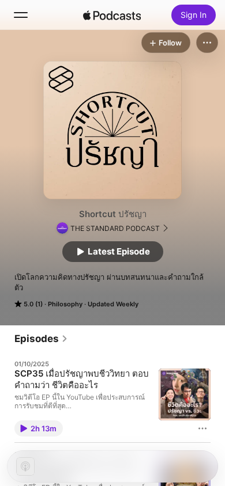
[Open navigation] (20, 15)
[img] (111, 15)
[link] (41, 338)
